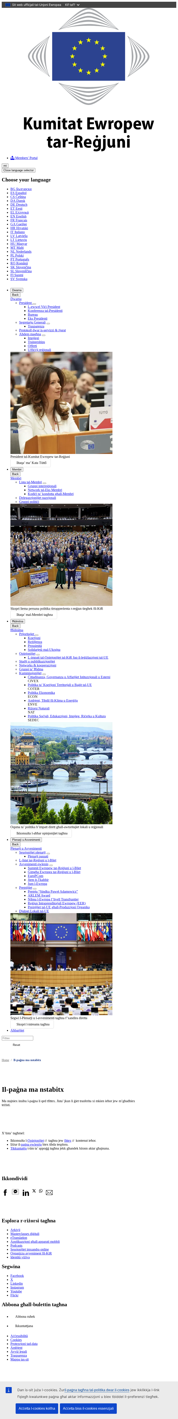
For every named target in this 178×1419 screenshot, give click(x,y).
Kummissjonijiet (30, 673)
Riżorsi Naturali (38, 708)
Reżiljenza (35, 642)
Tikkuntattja (18, 1148)
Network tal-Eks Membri (45, 490)
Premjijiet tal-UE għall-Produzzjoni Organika (59, 907)
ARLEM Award (39, 895)
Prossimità (35, 646)
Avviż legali (18, 1351)
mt (5, 165)
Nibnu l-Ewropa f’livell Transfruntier (53, 899)
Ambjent (16, 1347)
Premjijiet (25, 887)
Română (19, 263)
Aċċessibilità (19, 1336)
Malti (17, 247)
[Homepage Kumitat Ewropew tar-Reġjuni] (89, 150)
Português (19, 259)
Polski (17, 255)
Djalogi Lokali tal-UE (34, 911)
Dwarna (16, 290)
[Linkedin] (25, 1195)
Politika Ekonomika (41, 693)
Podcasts (16, 1245)
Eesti (16, 208)
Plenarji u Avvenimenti (26, 839)
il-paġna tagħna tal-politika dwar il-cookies (96, 1390)
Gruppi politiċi (29, 501)
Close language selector (18, 170)
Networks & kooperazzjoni (37, 665)
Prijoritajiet (27, 634)
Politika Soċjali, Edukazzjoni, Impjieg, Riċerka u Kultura (67, 716)
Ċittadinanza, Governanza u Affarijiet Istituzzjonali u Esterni (69, 677)
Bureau (33, 314)
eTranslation (18, 1238)
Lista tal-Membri (30, 482)
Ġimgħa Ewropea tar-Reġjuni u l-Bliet (54, 872)
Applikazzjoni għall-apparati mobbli (35, 1241)
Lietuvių (18, 240)
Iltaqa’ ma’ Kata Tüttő (31, 463)
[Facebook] (5, 1195)
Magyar (18, 244)
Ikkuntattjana (24, 1326)
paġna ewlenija (31, 1144)
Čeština (18, 197)
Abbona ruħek (25, 1316)
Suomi (16, 275)
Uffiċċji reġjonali (39, 350)
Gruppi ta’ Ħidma (31, 669)
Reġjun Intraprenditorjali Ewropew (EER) (57, 903)
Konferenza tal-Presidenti (45, 310)
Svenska (18, 279)
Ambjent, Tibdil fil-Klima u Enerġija (53, 700)
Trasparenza (36, 326)
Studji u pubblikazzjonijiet (37, 661)
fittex (67, 1140)
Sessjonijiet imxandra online (29, 1249)
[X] (34, 1191)
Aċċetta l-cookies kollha (37, 1408)
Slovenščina (21, 271)
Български (21, 189)
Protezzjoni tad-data (24, 1344)
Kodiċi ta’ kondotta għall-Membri (51, 494)
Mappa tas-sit (19, 1359)
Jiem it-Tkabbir (38, 880)
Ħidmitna (17, 621)
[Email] (49, 1195)
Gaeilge (18, 224)
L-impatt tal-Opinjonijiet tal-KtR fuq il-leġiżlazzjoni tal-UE (68, 657)
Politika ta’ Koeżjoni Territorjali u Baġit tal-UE (60, 685)
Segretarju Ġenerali (32, 322)
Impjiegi (33, 338)
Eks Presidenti (37, 318)
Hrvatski (19, 228)
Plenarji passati (38, 856)
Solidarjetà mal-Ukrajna (44, 649)
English (18, 216)
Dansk (17, 201)
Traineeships (36, 342)
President (26, 303)
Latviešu (19, 236)
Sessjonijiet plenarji (32, 852)
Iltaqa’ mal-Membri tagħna (34, 614)
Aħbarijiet (17, 1030)
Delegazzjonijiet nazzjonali (37, 498)
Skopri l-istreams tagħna (32, 1024)
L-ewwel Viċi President (44, 307)
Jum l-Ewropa (37, 884)
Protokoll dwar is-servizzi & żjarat (42, 330)
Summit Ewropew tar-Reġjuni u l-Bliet (54, 868)
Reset (16, 1045)
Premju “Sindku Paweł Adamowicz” (53, 891)
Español (18, 193)
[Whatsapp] (41, 1191)
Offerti (32, 346)
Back (15, 294)
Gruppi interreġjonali (42, 486)
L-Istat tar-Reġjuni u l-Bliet (37, 860)
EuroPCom (35, 876)
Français (18, 220)
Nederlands (20, 251)
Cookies (16, 1340)
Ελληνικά (19, 212)
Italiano (17, 232)
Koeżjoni (34, 638)
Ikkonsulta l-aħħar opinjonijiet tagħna (42, 833)
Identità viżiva (20, 1257)
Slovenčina (20, 267)
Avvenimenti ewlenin (33, 864)
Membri (16, 469)
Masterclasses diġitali (24, 1234)
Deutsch (18, 204)
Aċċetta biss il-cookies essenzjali (88, 1408)
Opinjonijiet (27, 653)
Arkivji (15, 1230)
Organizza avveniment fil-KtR (31, 1253)
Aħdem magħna (30, 334)
